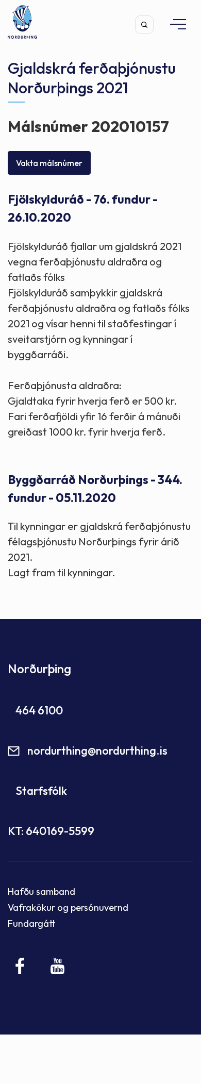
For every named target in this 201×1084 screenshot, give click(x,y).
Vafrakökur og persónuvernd (68, 907)
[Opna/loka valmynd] (173, 24)
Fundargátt (32, 923)
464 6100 (39, 710)
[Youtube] (57, 966)
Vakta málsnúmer (49, 163)
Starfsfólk (41, 790)
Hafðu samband (41, 891)
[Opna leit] (144, 24)
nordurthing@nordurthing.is (97, 750)
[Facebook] (20, 966)
